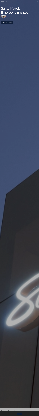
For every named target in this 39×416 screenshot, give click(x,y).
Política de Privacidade (11, 412)
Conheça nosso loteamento (7, 22)
